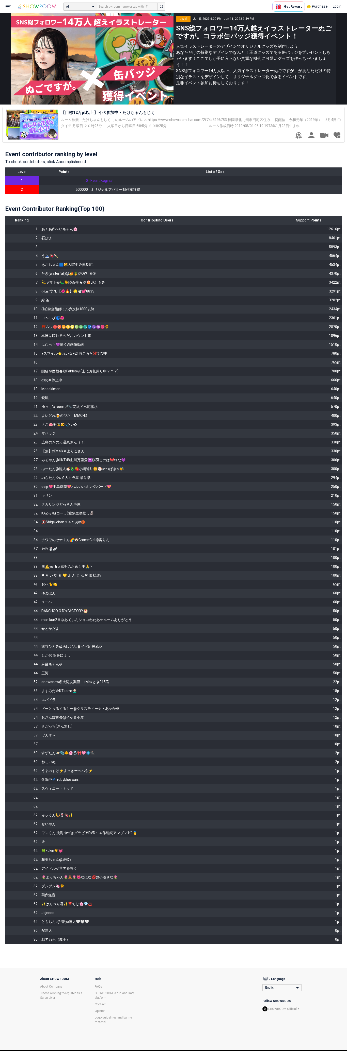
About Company (51, 986)
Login (337, 6)
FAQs (98, 986)
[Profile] (311, 135)
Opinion (100, 1011)
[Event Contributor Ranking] (298, 135)
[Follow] (336, 135)
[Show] (324, 135)
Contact (100, 1004)
